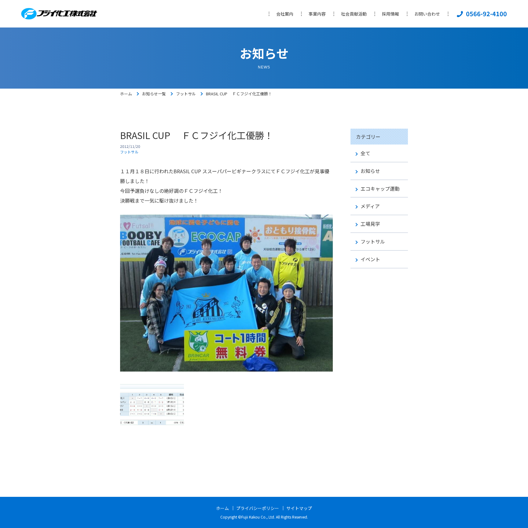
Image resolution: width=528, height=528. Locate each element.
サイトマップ (299, 508)
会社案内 (284, 14)
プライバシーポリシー (257, 508)
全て (365, 153)
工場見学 (370, 224)
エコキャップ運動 (380, 188)
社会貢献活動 (354, 14)
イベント (370, 259)
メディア (370, 206)
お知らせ (370, 171)
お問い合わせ (427, 14)
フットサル (186, 94)
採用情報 (390, 14)
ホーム (126, 94)
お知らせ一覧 (154, 94)
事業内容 (317, 14)
